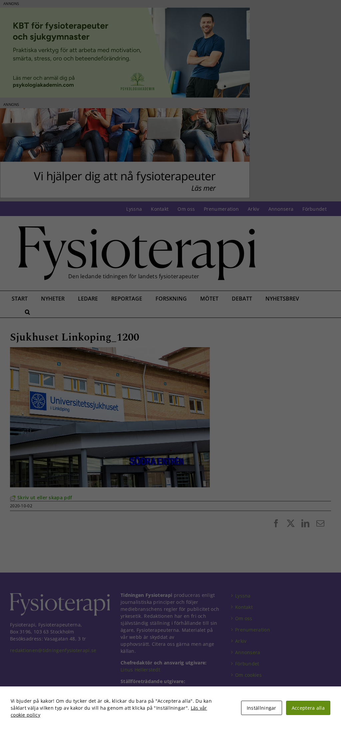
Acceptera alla (308, 708)
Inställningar (261, 708)
